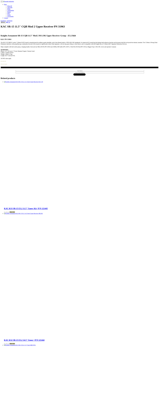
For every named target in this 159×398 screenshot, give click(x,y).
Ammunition (10, 10)
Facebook (3, 20)
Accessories (10, 16)
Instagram (9, 20)
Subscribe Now (79, 74)
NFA (8, 13)
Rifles (8, 9)
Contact (6, 18)
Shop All (9, 6)
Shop (5, 4)
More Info (12, 212)
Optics (9, 15)
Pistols (9, 12)
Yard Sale (9, 7)
